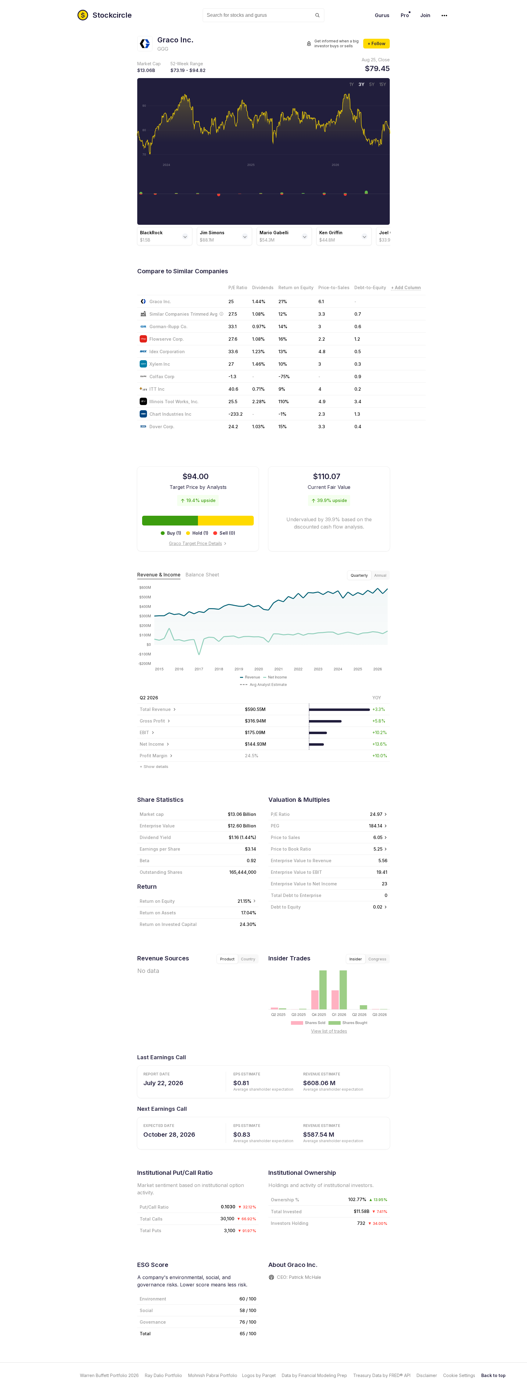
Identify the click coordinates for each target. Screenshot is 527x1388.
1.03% (258, 426)
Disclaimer (427, 1375)
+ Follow (376, 43)
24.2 (233, 426)
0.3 (357, 364)
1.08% (258, 339)
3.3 (321, 426)
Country (248, 959)
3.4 (357, 401)
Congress (377, 959)
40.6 (233, 389)
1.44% (258, 301)
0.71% (258, 389)
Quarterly (359, 575)
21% (282, 301)
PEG (275, 825)
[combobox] (263, 15)
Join (425, 15)
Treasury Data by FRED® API (381, 1375)
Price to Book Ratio (291, 849)
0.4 (357, 426)
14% (282, 326)
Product (227, 959)
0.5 (357, 351)
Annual (380, 575)
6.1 (321, 301)
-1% (282, 414)
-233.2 (235, 414)
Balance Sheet (202, 575)
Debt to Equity (286, 906)
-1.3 (232, 376)
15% (282, 426)
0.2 (357, 389)
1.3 (357, 414)
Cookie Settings (459, 1375)
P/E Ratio (280, 814)
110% (283, 401)
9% (281, 389)
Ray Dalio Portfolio (163, 1375)
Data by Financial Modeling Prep (314, 1375)
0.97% (259, 326)
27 (231, 364)
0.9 (357, 376)
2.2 (321, 339)
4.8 (321, 351)
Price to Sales (285, 837)
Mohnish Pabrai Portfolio (212, 1375)
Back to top (493, 1375)
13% (282, 351)
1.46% (258, 364)
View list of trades (329, 1031)
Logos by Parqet (259, 1375)
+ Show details (154, 766)
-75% (284, 376)
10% (282, 364)
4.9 (321, 401)
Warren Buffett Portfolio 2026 (109, 1375)
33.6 (233, 351)
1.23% (258, 351)
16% (282, 339)
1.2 (357, 339)
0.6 (357, 326)
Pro (405, 15)
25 (231, 301)
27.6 (232, 339)
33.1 (232, 326)
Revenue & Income (159, 575)
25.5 (232, 401)
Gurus (382, 15)
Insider (356, 959)
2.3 (321, 414)
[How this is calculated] (221, 314)
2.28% (259, 401)
